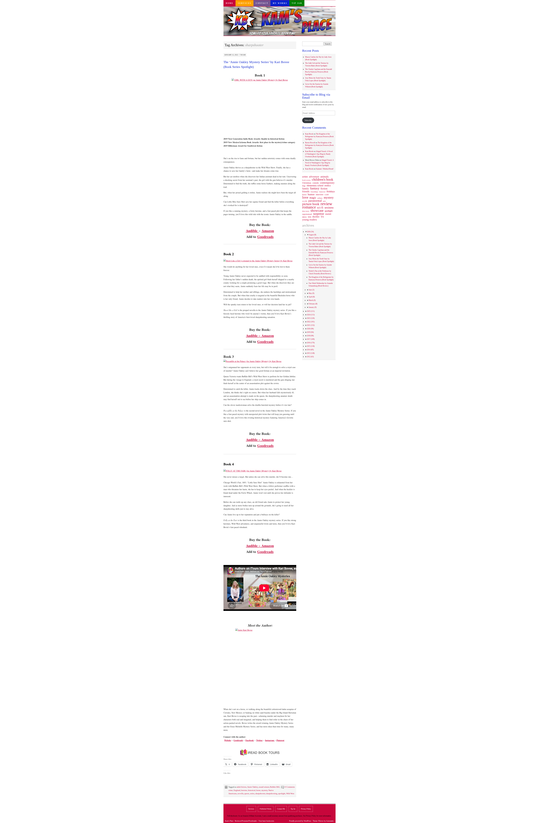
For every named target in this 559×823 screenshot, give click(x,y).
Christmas (306, 183)
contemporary (327, 182)
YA (322, 216)
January (312, 307)
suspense (318, 213)
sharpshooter (260, 793)
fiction (324, 188)
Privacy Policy (306, 809)
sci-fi (320, 207)
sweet (328, 214)
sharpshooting (271, 793)
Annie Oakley (252, 787)
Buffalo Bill (275, 787)
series (252, 793)
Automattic (330, 821)
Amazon (268, 230)
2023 (311, 318)
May (311, 293)
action (305, 176)
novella (241, 793)
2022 (311, 322)
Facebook (249, 740)
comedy (315, 183)
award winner (264, 787)
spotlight (281, 793)
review (326, 203)
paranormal (315, 200)
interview (319, 194)
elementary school (315, 185)
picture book (310, 204)
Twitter (259, 740)
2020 (310, 329)
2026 (310, 232)
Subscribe (308, 120)
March (312, 300)
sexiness (329, 207)
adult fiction (241, 787)
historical (251, 790)
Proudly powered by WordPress (300, 821)
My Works (280, 3)
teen (309, 217)
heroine (244, 790)
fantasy (314, 188)
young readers (309, 219)
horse (258, 790)
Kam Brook (309, 134)
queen (246, 793)
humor (311, 194)
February (313, 304)
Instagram (270, 740)
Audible (252, 230)
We (225, 740)
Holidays (331, 191)
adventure (314, 176)
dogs (304, 186)
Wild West (290, 793)
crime (230, 790)
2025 (311, 311)
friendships (314, 192)
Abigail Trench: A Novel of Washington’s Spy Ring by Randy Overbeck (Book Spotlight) (319, 154)
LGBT (327, 195)
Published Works (265, 809)
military (320, 198)
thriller (316, 216)
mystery (264, 790)
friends (305, 191)
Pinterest (280, 740)
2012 (310, 357)
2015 (311, 346)
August (312, 235)
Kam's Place (229, 821)
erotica (327, 185)
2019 (310, 332)
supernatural (307, 214)
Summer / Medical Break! (325, 169)
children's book (322, 179)
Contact (262, 3)
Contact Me (281, 809)
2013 (311, 353)
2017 (311, 339)
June (311, 290)
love (305, 197)
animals (324, 176)
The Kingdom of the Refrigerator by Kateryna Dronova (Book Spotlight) (319, 136)
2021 (311, 325)
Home (229, 3)
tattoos (304, 217)
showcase (317, 210)
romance (309, 207)
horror (304, 195)
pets (324, 201)
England (237, 790)
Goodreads (265, 236)
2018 (310, 336)
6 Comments (290, 787)
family (305, 188)
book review (306, 180)
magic (312, 197)
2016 (311, 343)
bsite (229, 740)
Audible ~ (253, 335)
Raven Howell (310, 143)
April (312, 297)
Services (244, 3)
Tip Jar (297, 3)
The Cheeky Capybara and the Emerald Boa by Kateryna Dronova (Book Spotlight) (318, 71)
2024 (311, 315)
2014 (310, 350)
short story (305, 211)
